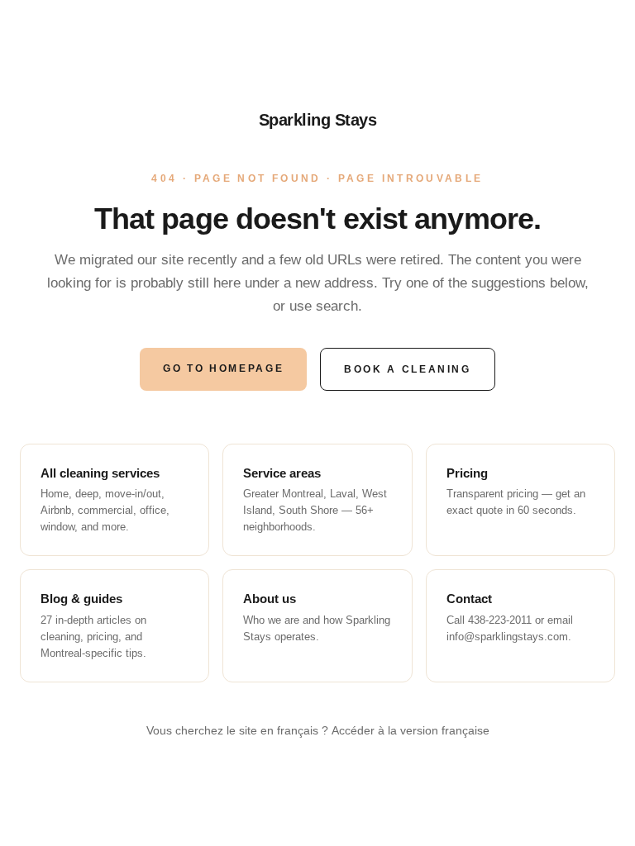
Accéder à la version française (410, 730)
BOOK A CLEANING (407, 369)
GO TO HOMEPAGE (223, 368)
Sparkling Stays (318, 120)
